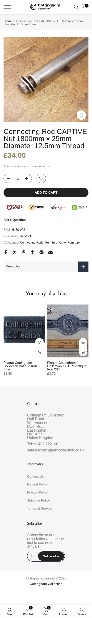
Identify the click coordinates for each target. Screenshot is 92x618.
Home (8, 21)
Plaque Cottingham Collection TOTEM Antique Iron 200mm (67, 366)
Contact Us (35, 476)
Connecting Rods (31, 242)
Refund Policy (37, 484)
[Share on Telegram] (41, 252)
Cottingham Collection (46, 584)
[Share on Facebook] (6, 252)
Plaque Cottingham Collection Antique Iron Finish (20, 366)
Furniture (51, 242)
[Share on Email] (50, 252)
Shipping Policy (38, 500)
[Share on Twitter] (15, 252)
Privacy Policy (37, 492)
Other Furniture (69, 242)
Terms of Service (39, 508)
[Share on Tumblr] (32, 252)
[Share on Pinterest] (23, 252)
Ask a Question (15, 220)
